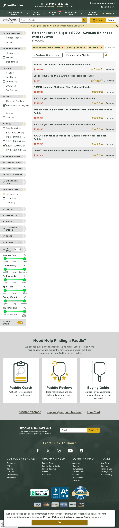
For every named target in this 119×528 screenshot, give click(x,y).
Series (9, 221)
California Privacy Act (76, 517)
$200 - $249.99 (74, 47)
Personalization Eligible (46, 47)
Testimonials (77, 477)
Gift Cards (46, 474)
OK (59, 522)
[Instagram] (59, 450)
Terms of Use (106, 469)
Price (8, 123)
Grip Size (10, 209)
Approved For (13, 242)
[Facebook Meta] (37, 450)
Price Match (11, 477)
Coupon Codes (78, 471)
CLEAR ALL (110, 47)
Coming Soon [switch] (7, 322)
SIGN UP (93, 430)
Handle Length (14, 215)
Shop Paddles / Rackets (14, 13)
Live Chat (93, 412)
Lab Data (8, 249)
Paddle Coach (48, 463)
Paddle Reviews (49, 469)
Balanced (94, 47)
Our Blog (105, 463)
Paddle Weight (14, 156)
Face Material (13, 33)
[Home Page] (13, 5)
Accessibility (106, 474)
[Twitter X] (48, 450)
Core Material (13, 162)
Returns (10, 469)
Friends (75, 474)
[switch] (17, 249)
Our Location (77, 469)
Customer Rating (11, 228)
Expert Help (107, 7)
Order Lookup (13, 474)
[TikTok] (81, 450)
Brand (9, 68)
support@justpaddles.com (64, 412)
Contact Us (11, 463)
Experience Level (12, 182)
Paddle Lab (55, 13)
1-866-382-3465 (30, 412)
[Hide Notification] (116, 26)
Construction (14, 174)
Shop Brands (36, 13)
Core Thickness (14, 168)
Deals (109, 13)
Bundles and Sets (71, 13)
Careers (75, 466)
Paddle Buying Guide (51, 466)
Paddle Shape (13, 48)
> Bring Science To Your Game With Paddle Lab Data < (57, 25)
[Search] (84, 20)
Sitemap (104, 466)
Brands (45, 471)
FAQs (9, 466)
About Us (76, 463)
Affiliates (76, 480)
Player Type (12, 189)
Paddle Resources (93, 13)
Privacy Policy (51, 517)
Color (9, 236)
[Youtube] (70, 450)
